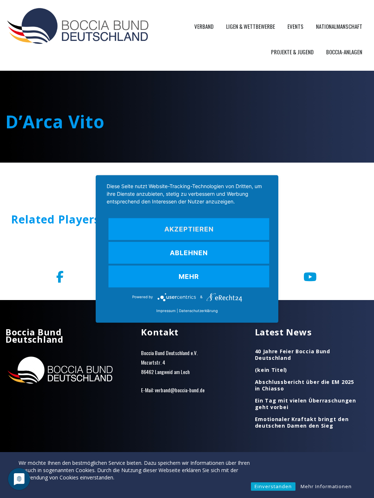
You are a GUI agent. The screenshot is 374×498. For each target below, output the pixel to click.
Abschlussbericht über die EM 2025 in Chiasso (304, 385)
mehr (189, 276)
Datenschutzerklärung (198, 311)
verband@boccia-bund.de (180, 390)
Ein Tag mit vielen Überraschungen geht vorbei (305, 404)
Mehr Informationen (326, 486)
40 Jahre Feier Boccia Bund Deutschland (292, 354)
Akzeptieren (189, 229)
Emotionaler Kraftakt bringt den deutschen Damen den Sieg (302, 422)
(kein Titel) (271, 370)
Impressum (166, 311)
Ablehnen (189, 253)
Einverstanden (273, 486)
